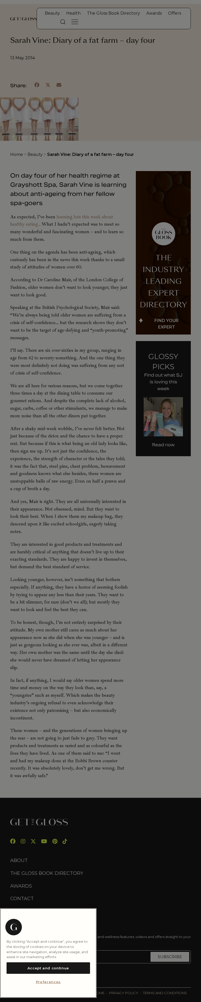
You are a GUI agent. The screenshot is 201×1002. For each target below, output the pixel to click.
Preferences (48, 982)
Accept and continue (48, 968)
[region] (48, 953)
